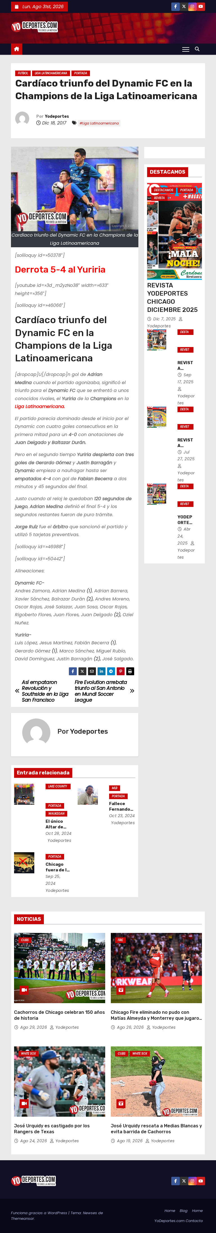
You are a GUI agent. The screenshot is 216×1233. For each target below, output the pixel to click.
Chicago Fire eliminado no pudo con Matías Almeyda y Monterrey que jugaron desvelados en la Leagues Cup (156, 1018)
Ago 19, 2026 (130, 1141)
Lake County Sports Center (57, 786)
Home (170, 1210)
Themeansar (22, 1218)
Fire (120, 940)
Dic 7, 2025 (165, 319)
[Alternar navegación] (185, 49)
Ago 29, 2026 (34, 1027)
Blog (184, 1210)
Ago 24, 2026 (34, 1141)
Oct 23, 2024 (122, 816)
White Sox (28, 1053)
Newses (90, 1213)
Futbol (23, 73)
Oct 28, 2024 (59, 833)
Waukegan (56, 814)
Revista (159, 198)
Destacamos (163, 190)
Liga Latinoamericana (51, 73)
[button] (198, 49)
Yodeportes (57, 116)
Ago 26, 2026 (131, 1027)
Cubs (25, 940)
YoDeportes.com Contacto (178, 1220)
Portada (80, 73)
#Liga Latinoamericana (99, 123)
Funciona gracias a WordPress (39, 1213)
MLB (114, 788)
